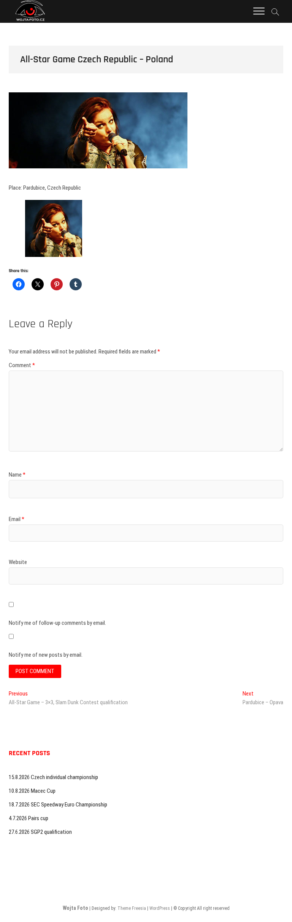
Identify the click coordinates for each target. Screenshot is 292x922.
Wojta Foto (75, 908)
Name (17, 474)
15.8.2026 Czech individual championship (53, 777)
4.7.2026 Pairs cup (28, 818)
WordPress (159, 908)
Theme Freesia (131, 908)
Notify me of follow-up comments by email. (57, 622)
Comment (22, 365)
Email (16, 519)
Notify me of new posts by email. (46, 654)
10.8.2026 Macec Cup (32, 790)
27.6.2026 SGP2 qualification (40, 832)
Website (18, 562)
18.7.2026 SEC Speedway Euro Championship (58, 804)
